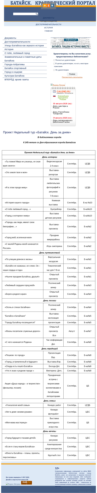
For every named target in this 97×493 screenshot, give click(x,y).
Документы (48, 18)
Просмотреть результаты (72, 77)
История (48, 28)
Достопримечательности (48, 24)
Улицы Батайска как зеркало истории (24, 45)
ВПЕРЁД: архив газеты (17, 79)
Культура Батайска (14, 76)
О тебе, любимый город (17, 53)
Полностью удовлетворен (65, 60)
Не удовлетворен (62, 70)
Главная (49, 31)
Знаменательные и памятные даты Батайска (23, 59)
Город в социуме (48, 21)
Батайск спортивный (15, 68)
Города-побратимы (15, 64)
